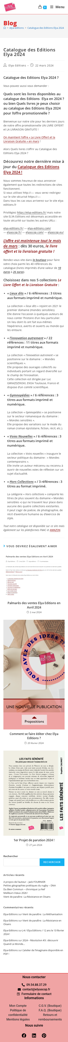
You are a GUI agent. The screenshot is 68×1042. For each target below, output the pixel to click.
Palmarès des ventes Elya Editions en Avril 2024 (34, 605)
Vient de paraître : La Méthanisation (42, 914)
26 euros (18, 272)
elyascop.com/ (35, 232)
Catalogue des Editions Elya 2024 (45, 28)
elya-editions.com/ (39, 228)
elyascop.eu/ (56, 232)
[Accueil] (4, 28)
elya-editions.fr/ (13, 228)
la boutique (39, 260)
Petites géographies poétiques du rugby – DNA (29, 885)
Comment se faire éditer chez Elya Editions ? (34, 736)
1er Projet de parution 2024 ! (34, 840)
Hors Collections (22, 481)
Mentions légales (18, 1019)
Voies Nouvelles (21, 436)
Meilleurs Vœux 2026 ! (15, 893)
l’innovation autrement (26, 338)
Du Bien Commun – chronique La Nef (24, 889)
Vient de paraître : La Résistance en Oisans (26, 896)
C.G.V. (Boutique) (50, 1006)
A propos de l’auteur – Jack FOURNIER (24, 882)
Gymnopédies (20, 395)
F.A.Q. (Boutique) (50, 1010)
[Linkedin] (34, 1035)
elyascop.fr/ (14, 232)
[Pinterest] (44, 1035)
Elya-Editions (17, 65)
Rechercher (10, 856)
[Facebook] (24, 1035)
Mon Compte (18, 1006)
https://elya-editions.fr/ (31, 212)
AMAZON (55, 530)
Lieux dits (17, 293)
